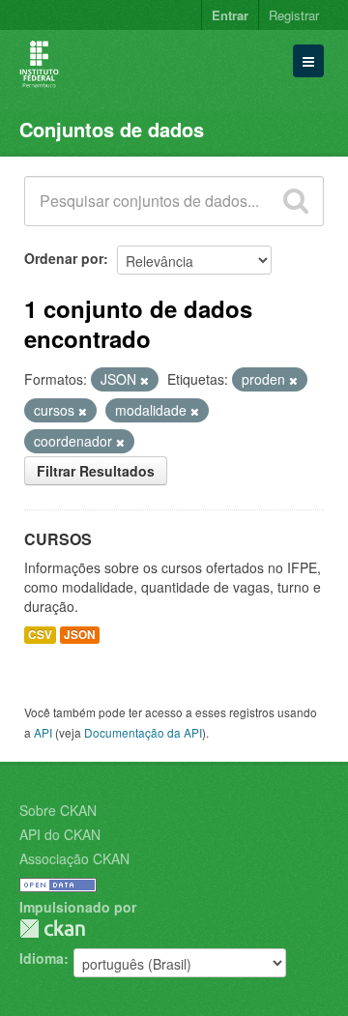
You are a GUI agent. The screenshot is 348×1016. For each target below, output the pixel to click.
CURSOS (58, 539)
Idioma (41, 958)
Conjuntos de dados (111, 129)
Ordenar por (63, 258)
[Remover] (144, 380)
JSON (80, 634)
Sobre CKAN (58, 810)
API (43, 732)
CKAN (52, 928)
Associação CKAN (74, 858)
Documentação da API (143, 732)
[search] (295, 201)
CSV (40, 634)
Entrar (230, 15)
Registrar (294, 15)
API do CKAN (60, 834)
